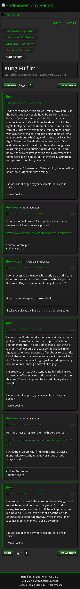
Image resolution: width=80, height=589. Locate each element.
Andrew (12, 207)
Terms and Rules (38, 576)
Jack (9, 96)
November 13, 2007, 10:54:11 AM (23, 493)
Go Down (10, 85)
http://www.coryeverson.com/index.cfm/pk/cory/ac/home (39, 442)
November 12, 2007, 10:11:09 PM (23, 213)
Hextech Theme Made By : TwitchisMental (40, 584)
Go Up (7, 553)
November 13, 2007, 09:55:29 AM (23, 329)
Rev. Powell (15, 261)
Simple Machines (49, 581)
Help (23, 576)
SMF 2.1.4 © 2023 (31, 581)
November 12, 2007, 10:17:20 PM (23, 267)
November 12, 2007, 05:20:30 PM (23, 102)
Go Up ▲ (54, 576)
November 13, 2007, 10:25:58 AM (23, 424)
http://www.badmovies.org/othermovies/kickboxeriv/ (39, 233)
